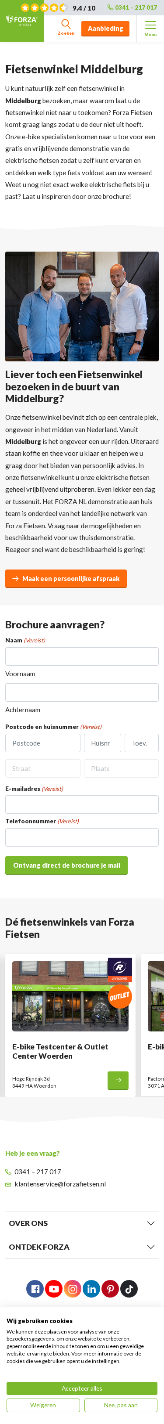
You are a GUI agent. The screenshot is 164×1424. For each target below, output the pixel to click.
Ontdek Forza (39, 1246)
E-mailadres (34, 789)
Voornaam (20, 674)
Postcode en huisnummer (53, 727)
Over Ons (28, 1223)
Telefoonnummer (42, 821)
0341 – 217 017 (136, 7)
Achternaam (22, 710)
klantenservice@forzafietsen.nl (60, 1184)
